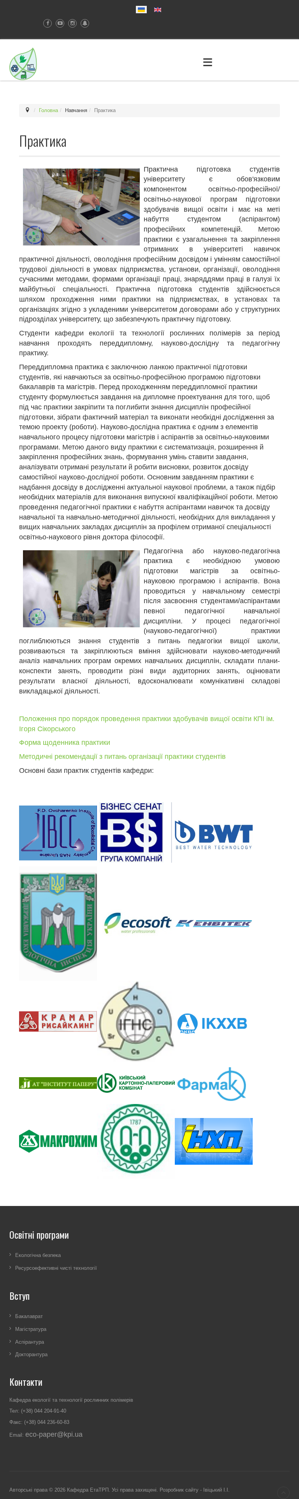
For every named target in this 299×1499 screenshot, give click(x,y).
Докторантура (31, 1354)
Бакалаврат (29, 1316)
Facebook (45, 23)
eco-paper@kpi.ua (54, 1434)
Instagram (70, 23)
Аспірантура (29, 1342)
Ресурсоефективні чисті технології (56, 1268)
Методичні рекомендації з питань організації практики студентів (122, 756)
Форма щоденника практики (64, 742)
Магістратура (30, 1329)
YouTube (58, 23)
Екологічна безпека (38, 1255)
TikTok (83, 23)
